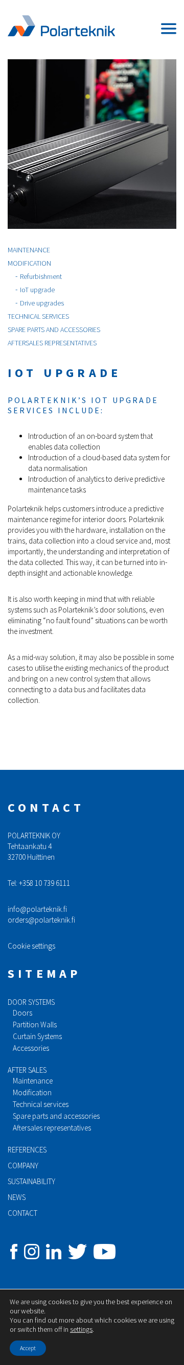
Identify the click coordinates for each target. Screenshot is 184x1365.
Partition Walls (35, 1024)
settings (81, 1329)
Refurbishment (41, 276)
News (17, 1197)
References (27, 1150)
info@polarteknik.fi (37, 909)
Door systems (31, 1002)
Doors (22, 1013)
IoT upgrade (37, 289)
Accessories (31, 1048)
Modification (29, 263)
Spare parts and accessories (54, 329)
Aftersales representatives (52, 342)
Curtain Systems (37, 1036)
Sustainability (31, 1181)
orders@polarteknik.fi (41, 920)
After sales (27, 1070)
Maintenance (29, 249)
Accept (28, 1348)
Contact (22, 1213)
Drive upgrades (42, 303)
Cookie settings (31, 946)
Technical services (38, 316)
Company (23, 1165)
